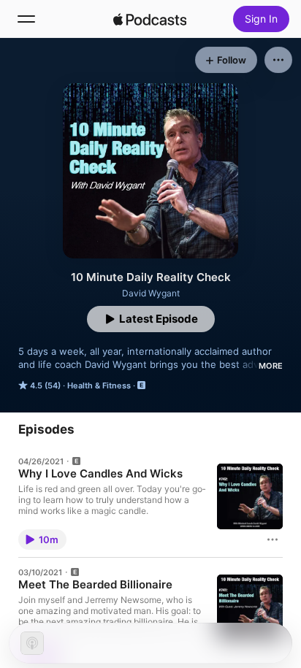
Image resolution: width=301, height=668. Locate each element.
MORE (271, 366)
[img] (149, 19)
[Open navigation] (26, 19)
